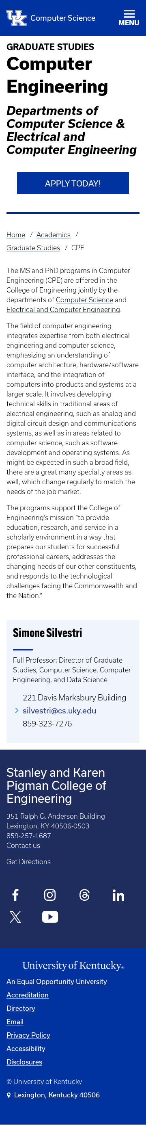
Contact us (23, 845)
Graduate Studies (33, 247)
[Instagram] (50, 896)
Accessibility (25, 1048)
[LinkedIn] (119, 896)
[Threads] (84, 896)
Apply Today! (73, 183)
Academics (53, 234)
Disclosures (24, 1062)
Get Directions (28, 861)
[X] (15, 918)
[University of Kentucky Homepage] (73, 966)
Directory (20, 1008)
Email (15, 1021)
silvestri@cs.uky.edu (59, 710)
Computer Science (84, 299)
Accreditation (27, 995)
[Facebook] (15, 896)
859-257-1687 (28, 835)
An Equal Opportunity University (56, 981)
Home (15, 234)
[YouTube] (50, 918)
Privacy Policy (28, 1035)
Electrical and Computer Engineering (63, 309)
